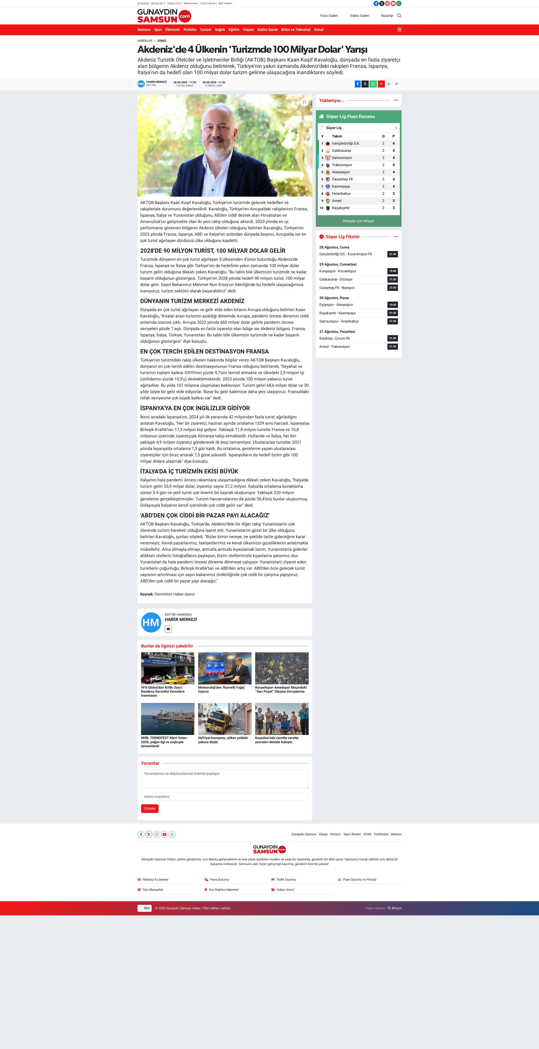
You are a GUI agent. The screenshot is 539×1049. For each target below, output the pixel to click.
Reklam (396, 834)
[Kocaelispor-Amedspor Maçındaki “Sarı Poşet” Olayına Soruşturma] (282, 668)
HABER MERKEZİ (181, 619)
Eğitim (234, 29)
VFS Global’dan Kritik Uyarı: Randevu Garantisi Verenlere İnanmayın (163, 691)
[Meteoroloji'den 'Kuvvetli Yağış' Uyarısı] (225, 668)
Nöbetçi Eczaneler (155, 879)
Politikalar (381, 834)
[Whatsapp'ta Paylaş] (373, 84)
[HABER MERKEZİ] (151, 622)
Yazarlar (387, 15)
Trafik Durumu (286, 879)
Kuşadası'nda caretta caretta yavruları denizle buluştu (277, 740)
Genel (319, 29)
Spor (158, 29)
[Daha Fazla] (381, 84)
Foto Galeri (329, 15)
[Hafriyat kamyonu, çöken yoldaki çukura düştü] (225, 718)
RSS (146, 908)
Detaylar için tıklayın (358, 221)
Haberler (144, 40)
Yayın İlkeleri (352, 834)
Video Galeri (359, 15)
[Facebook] (140, 834)
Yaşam (248, 29)
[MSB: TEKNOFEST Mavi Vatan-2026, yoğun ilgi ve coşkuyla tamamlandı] (168, 718)
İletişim (335, 834)
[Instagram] (156, 834)
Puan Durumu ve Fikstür (359, 879)
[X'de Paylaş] (365, 84)
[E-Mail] (168, 629)
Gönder (150, 808)
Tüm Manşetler (152, 890)
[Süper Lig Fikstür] (396, 236)
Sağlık (220, 29)
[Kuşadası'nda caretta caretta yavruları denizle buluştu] (282, 718)
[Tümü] (396, 100)
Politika (190, 29)
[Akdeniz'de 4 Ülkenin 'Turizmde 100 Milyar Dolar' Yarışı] (224, 145)
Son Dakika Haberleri (224, 890)
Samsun (144, 29)
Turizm (205, 29)
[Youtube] (164, 834)
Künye (323, 834)
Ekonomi (172, 29)
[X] (148, 834)
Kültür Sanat (267, 29)
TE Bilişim (394, 908)
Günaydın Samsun (303, 834)
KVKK (367, 834)
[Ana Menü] (400, 29)
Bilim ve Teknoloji (296, 29)
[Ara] (399, 16)
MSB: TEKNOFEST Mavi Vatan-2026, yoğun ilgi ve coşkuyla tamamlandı (164, 742)
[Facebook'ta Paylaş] (358, 84)
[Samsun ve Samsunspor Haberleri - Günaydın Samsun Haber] (164, 15)
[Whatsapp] (172, 834)
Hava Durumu (219, 879)
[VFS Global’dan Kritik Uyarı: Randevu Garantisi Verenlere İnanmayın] (168, 668)
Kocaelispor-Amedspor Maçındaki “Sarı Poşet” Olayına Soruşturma (281, 689)
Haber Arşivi (285, 890)
